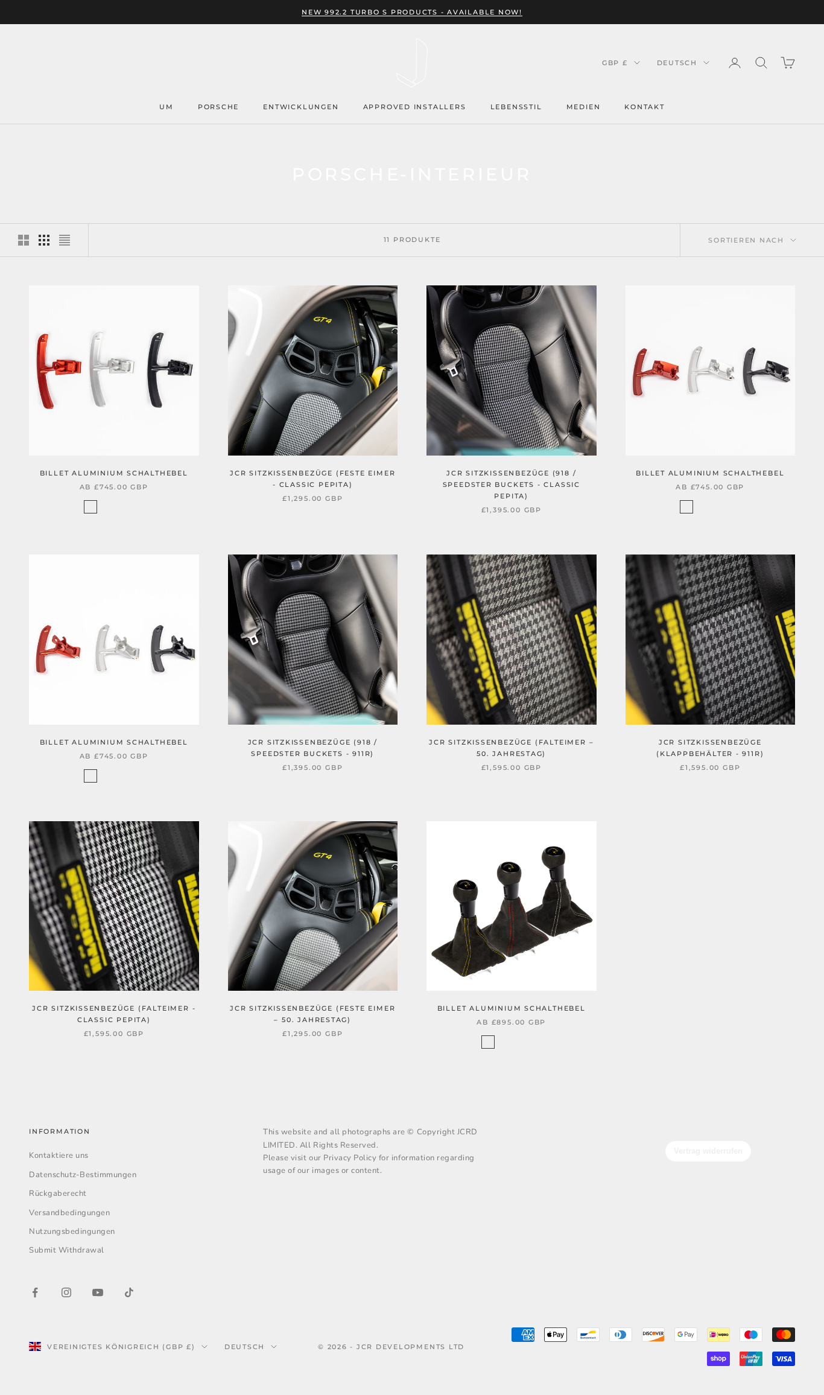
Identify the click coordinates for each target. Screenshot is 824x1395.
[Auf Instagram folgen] (66, 1292)
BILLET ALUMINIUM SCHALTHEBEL (114, 473)
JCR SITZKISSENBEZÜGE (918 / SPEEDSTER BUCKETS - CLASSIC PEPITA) (511, 484)
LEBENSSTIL (516, 107)
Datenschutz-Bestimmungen (82, 1174)
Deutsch (677, 63)
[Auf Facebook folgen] (35, 1292)
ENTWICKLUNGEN (300, 107)
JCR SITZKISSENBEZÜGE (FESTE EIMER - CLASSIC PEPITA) (312, 479)
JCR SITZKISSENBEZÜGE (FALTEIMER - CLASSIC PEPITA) (113, 1014)
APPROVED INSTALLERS (414, 107)
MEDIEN (583, 107)
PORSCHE (218, 107)
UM (166, 107)
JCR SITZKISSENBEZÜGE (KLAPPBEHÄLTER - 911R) (710, 748)
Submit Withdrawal (66, 1250)
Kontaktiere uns (59, 1155)
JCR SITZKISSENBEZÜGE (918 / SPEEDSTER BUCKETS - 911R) (313, 748)
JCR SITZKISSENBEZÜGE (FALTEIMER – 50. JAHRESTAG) (511, 748)
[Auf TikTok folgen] (129, 1292)
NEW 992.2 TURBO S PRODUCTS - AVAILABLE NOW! (412, 12)
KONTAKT (644, 107)
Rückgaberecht (58, 1193)
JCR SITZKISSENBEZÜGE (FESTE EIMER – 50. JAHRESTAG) (312, 1014)
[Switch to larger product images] (23, 240)
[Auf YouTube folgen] (98, 1292)
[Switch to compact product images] (64, 240)
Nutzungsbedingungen (72, 1231)
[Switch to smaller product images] (44, 240)
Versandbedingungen (69, 1212)
